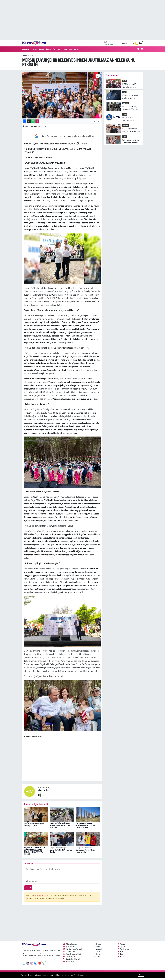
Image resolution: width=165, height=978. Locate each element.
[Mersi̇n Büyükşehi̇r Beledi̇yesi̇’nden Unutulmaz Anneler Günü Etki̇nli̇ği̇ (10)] (62, 705)
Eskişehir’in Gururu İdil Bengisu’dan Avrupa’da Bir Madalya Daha (85, 850)
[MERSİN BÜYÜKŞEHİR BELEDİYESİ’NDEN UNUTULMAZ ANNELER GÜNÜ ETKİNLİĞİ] (62, 95)
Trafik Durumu (70, 951)
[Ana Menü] (141, 49)
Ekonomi (56, 49)
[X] (28, 963)
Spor (124, 92)
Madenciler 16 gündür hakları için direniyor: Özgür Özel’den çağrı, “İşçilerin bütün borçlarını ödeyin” (131, 85)
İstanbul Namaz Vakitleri (74, 949)
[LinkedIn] (36, 963)
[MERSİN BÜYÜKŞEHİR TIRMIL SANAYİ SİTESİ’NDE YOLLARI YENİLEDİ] (62, 814)
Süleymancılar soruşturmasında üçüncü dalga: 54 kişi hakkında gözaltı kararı (131, 130)
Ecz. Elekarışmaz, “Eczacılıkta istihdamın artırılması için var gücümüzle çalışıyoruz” (130, 141)
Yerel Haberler (29, 55)
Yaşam (64, 49)
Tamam (141, 975)
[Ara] (138, 49)
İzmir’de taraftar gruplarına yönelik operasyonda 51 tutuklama (131, 97)
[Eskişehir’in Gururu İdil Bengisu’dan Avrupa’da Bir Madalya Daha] (88, 838)
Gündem (25, 49)
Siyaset (41, 49)
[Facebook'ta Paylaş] (24, 121)
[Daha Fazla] (37, 121)
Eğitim (124, 114)
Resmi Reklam (74, 49)
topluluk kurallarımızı (43, 895)
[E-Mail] (39, 795)
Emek (124, 81)
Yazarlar (34, 49)
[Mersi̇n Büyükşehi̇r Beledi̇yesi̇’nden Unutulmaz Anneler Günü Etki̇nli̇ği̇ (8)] (62, 258)
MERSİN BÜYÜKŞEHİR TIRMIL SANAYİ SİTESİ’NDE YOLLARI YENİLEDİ (60, 825)
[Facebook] (24, 963)
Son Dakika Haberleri (73, 959)
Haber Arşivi (70, 961)
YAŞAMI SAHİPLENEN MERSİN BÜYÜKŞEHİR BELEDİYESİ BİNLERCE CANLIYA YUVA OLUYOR (34, 851)
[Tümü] (140, 75)
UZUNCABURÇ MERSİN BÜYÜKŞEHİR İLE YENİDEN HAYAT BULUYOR (85, 825)
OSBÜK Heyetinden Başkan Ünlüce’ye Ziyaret (34, 824)
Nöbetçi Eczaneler (72, 944)
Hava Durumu (70, 946)
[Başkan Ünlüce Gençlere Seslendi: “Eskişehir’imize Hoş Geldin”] (62, 838)
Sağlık (124, 136)
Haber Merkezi (29, 126)
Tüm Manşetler (71, 956)
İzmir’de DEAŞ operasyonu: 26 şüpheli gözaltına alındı (130, 108)
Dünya (48, 49)
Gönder (28, 887)
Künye (122, 956)
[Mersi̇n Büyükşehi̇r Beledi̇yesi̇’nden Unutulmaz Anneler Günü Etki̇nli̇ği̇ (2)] (62, 621)
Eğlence (98, 956)
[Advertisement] (82, 20)
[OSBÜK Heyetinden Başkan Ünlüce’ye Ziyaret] (36, 814)
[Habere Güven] (34, 43)
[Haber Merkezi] (29, 791)
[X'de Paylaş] (29, 121)
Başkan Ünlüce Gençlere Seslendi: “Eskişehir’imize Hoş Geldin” (61, 850)
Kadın (122, 954)
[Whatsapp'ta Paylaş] (33, 121)
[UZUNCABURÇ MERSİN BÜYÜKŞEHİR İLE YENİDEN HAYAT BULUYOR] (88, 814)
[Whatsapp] (44, 963)
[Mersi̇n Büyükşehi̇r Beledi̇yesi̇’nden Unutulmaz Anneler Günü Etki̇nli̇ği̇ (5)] (62, 461)
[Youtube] (40, 963)
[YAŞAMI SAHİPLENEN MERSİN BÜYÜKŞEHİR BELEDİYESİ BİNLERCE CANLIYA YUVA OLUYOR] (36, 838)
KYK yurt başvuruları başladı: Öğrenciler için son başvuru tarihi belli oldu (130, 119)
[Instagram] (32, 963)
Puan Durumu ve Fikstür (73, 954)
